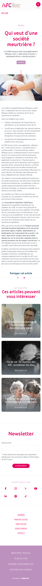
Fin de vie (21, 62)
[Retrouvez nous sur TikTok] (25, 496)
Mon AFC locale (21, 519)
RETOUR (5, 13)
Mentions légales (21, 553)
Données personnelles (21, 564)
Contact (21, 533)
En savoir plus (21, 333)
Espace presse (21, 528)
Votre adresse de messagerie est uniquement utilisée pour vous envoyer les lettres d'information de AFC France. (20, 457)
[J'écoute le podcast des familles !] (15, 496)
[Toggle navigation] (38, 5)
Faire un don (21, 524)
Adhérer (21, 515)
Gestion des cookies (21, 570)
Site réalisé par (16, 578)
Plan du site (21, 558)
